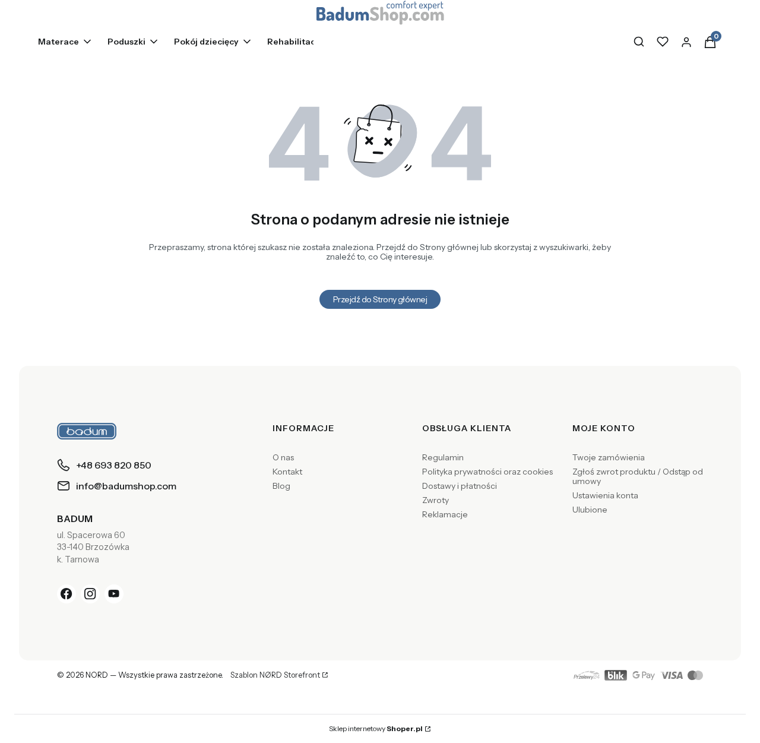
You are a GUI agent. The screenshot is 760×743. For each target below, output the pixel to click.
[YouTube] (114, 593)
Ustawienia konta (605, 495)
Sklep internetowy (376, 728)
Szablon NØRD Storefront (275, 675)
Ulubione (589, 509)
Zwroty (435, 500)
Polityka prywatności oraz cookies (487, 471)
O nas (283, 457)
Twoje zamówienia (608, 457)
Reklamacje (445, 514)
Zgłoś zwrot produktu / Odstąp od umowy (637, 476)
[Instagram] (90, 593)
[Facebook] (66, 593)
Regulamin (443, 457)
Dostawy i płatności (459, 485)
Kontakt (287, 471)
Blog (281, 485)
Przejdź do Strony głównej (380, 299)
